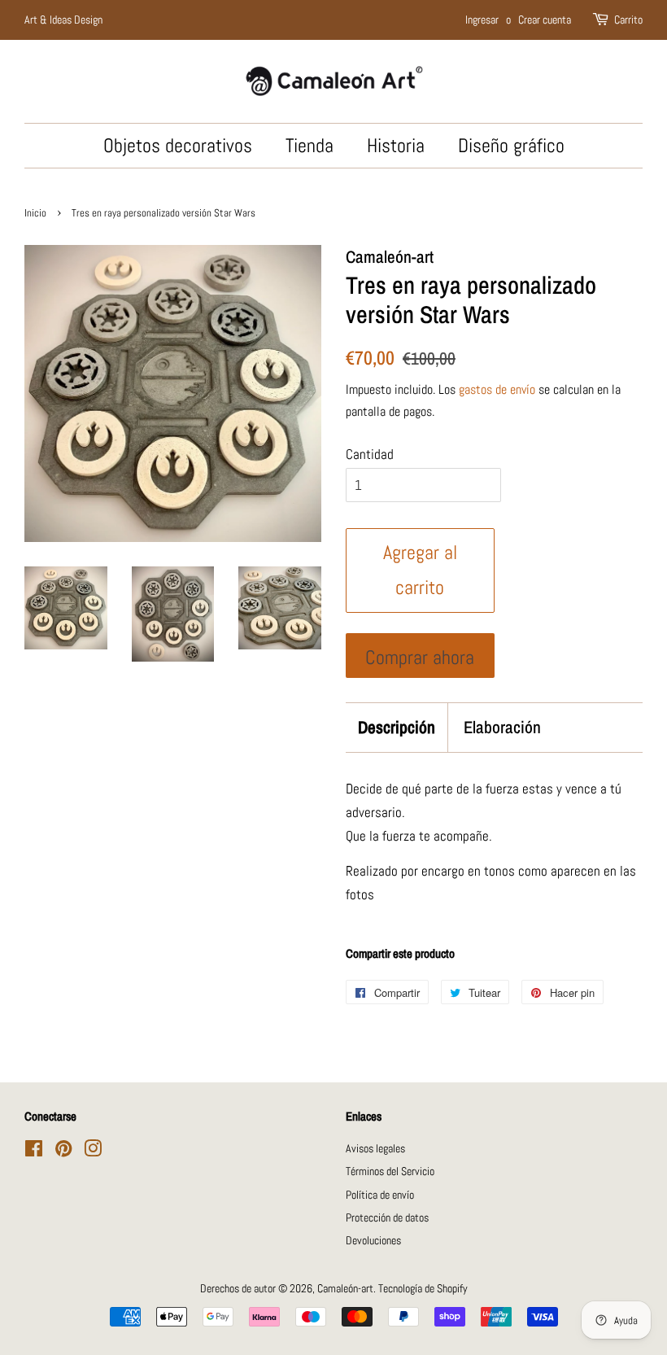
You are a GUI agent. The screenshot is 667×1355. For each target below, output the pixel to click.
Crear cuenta (544, 19)
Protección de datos (387, 1217)
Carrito (628, 19)
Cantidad (370, 454)
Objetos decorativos (177, 145)
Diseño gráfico (511, 145)
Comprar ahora (419, 657)
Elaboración (502, 727)
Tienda (310, 145)
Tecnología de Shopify (423, 1288)
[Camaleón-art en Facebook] (33, 1151)
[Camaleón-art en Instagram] (93, 1151)
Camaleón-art (345, 1288)
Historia (396, 145)
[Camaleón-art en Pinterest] (63, 1151)
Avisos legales (375, 1148)
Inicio (35, 213)
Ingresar (482, 19)
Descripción (396, 727)
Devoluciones (373, 1240)
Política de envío (380, 1194)
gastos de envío (497, 389)
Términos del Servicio (390, 1171)
